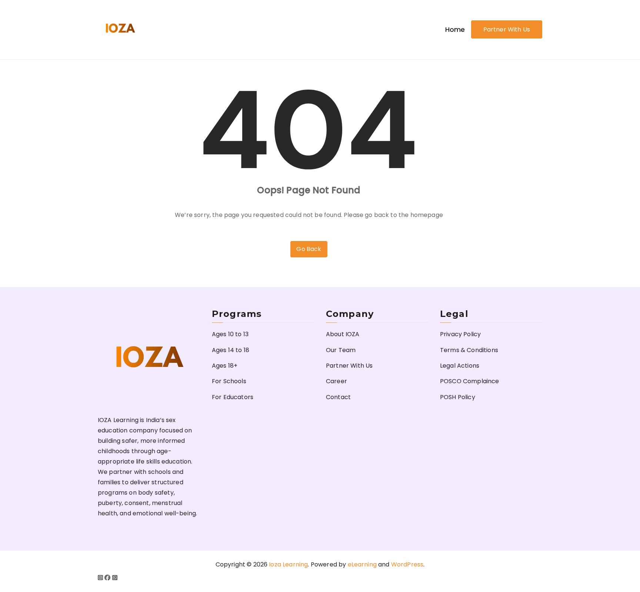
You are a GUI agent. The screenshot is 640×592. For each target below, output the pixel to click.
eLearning (362, 564)
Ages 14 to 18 (230, 350)
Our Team (341, 350)
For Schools (229, 381)
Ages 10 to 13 (230, 334)
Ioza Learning (288, 564)
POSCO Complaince (469, 381)
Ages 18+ (224, 365)
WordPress (407, 564)
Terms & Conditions (469, 350)
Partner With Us (506, 29)
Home (455, 29)
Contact (338, 397)
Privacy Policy (460, 334)
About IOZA (343, 334)
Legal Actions (459, 365)
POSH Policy (457, 397)
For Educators (232, 397)
